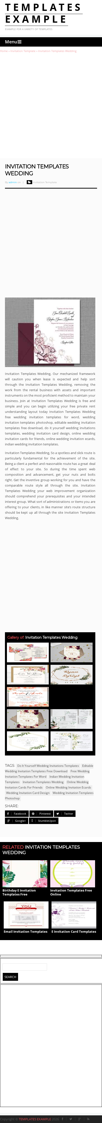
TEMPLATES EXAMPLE (44, 13)
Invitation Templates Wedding (43, 782)
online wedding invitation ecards (68, 787)
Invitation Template (22, 51)
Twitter (68, 813)
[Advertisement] (51, 105)
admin (13, 182)
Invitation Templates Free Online (71, 892)
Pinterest (45, 813)
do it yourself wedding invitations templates (48, 766)
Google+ (20, 821)
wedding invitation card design (28, 793)
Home (4, 51)
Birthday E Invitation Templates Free (19, 892)
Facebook (20, 813)
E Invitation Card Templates (73, 931)
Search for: (6, 966)
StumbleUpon (47, 821)
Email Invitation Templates (25, 931)
